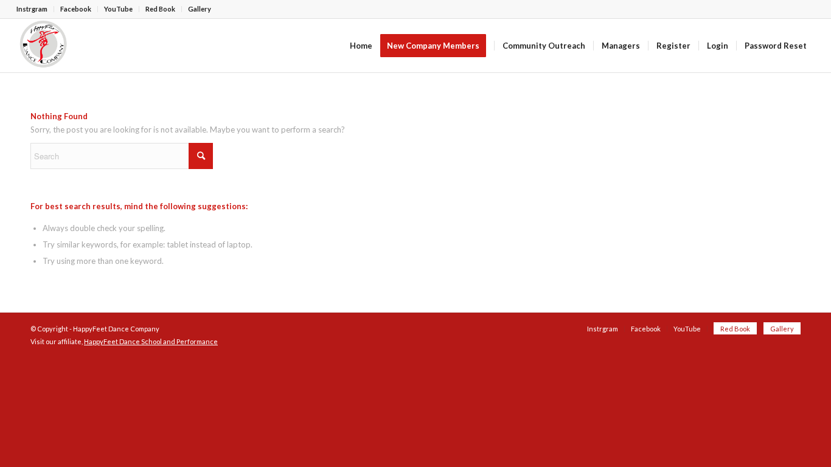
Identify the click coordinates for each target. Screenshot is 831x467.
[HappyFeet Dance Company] (43, 45)
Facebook (75, 9)
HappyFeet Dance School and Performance (151, 341)
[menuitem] (35, 9)
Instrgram (31, 9)
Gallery (199, 9)
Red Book (160, 9)
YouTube (118, 9)
